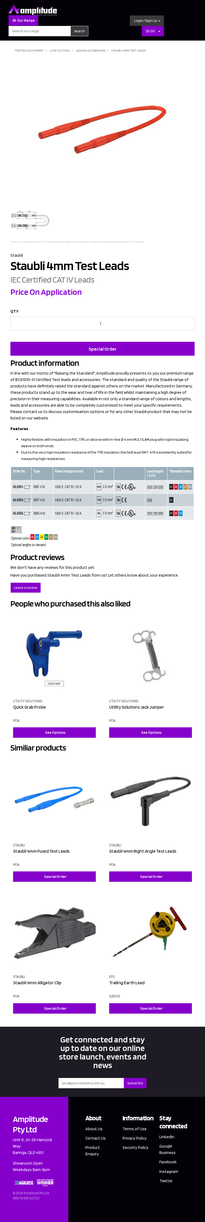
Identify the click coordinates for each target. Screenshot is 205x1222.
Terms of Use (135, 1128)
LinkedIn (166, 1136)
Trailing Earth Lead (127, 982)
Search (79, 31)
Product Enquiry (92, 1150)
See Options (55, 732)
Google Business (167, 1149)
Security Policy (135, 1147)
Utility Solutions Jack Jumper (136, 707)
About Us (93, 1128)
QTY (14, 311)
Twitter (166, 1180)
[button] (147, 20)
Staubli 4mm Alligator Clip (37, 982)
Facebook (168, 1161)
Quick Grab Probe (29, 707)
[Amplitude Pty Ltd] (33, 9)
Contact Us (95, 1138)
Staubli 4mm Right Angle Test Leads (142, 851)
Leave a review (25, 587)
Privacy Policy (135, 1138)
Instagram (168, 1171)
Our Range (26, 20)
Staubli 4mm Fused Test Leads (41, 851)
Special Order (103, 349)
